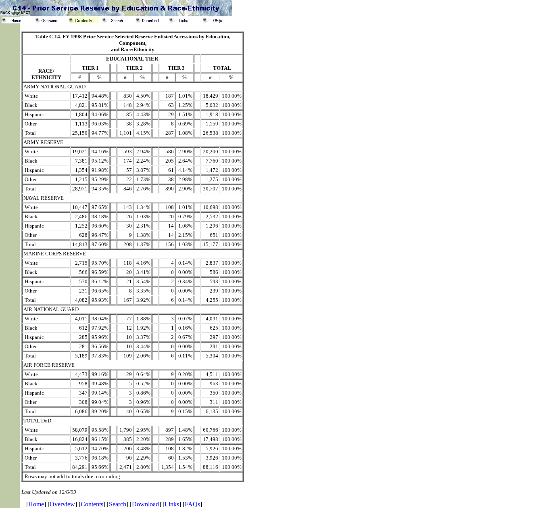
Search (117, 504)
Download (145, 504)
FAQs (192, 504)
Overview (62, 504)
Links (172, 504)
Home (36, 504)
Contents (92, 504)
